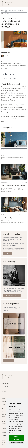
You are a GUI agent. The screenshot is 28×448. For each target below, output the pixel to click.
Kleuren (4, 389)
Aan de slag (7, 253)
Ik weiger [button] (16, 439)
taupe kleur (10, 95)
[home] (7, 3)
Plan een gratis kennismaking (12, 295)
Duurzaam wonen (6, 396)
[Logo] (7, 376)
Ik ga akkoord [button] (16, 436)
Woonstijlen (5, 383)
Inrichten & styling (7, 386)
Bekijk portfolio (8, 360)
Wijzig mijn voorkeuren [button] (17, 442)
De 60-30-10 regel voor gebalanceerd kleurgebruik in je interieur (15, 11)
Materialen (4, 393)
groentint (20, 106)
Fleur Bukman (8, 55)
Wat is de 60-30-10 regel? (9, 78)
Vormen (4, 391)
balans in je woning (6, 92)
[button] (25, 4)
